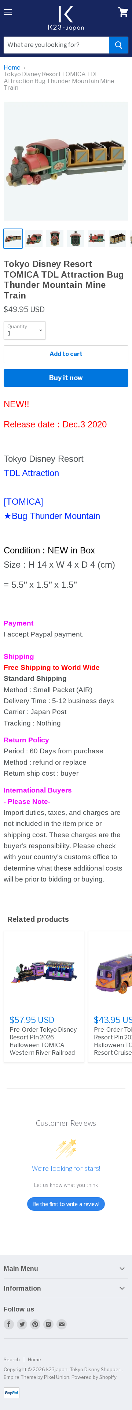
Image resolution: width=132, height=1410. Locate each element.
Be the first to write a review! (66, 1204)
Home (12, 67)
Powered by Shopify (94, 1377)
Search (12, 1359)
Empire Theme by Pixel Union (36, 1377)
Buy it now (66, 378)
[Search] (118, 45)
